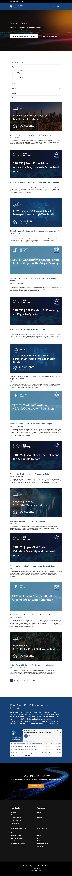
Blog (38, 838)
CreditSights (18, 73)
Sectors (14, 93)
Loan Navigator (16, 817)
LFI (15, 75)
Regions (15, 88)
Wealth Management (18, 843)
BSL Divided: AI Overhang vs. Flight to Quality (28, 329)
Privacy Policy (36, 868)
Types (14, 67)
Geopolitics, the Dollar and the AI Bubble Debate (29, 474)
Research (14, 812)
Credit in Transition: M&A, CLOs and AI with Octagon (31, 424)
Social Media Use (36, 870)
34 (29, 680)
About (39, 812)
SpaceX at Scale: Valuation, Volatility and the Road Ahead (32, 566)
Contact (40, 815)
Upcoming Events (43, 843)
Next (33, 680)
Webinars (40, 846)
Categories (16, 84)
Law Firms (14, 841)
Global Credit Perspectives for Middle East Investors (31, 135)
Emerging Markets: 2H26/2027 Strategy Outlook (29, 521)
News (39, 835)
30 (24, 680)
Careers (39, 817)
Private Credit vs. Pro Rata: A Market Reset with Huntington (34, 615)
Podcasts (40, 841)
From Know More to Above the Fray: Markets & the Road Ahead (35, 182)
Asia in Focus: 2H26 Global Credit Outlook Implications (32, 665)
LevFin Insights (16, 820)
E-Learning (15, 98)
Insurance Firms (16, 835)
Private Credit (15, 823)
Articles (39, 833)
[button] (61, 6)
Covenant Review (19, 77)
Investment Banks (16, 838)
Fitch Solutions (19, 70)
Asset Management (17, 833)
